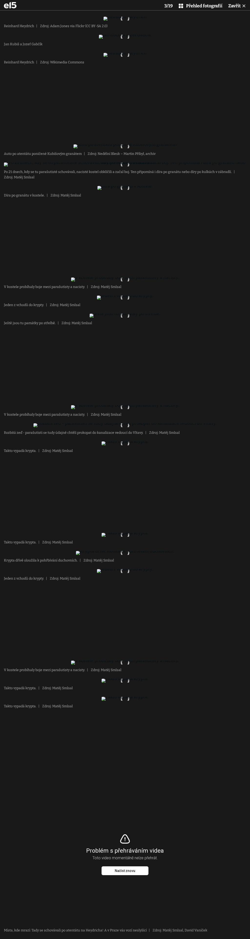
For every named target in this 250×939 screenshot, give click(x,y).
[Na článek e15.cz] (10, 5)
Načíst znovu (125, 871)
